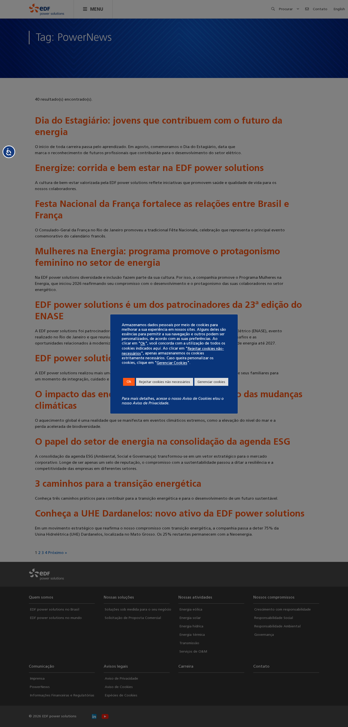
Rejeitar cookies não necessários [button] (164, 382)
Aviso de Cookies (197, 398)
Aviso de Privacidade (150, 403)
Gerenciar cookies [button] (211, 382)
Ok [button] (129, 381)
